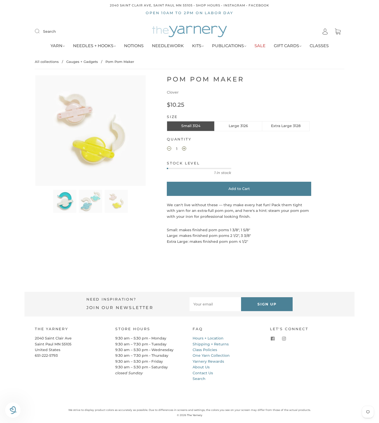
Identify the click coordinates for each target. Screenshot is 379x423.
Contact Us (203, 373)
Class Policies (205, 349)
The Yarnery (194, 415)
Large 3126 (238, 125)
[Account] (325, 31)
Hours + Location (208, 338)
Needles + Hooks (93, 45)
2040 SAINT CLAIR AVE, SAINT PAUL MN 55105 (151, 5)
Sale (260, 45)
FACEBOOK (259, 5)
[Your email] (215, 304)
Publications (228, 45)
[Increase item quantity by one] (184, 149)
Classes (319, 45)
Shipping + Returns (211, 344)
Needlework (168, 45)
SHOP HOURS (208, 5)
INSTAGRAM (234, 5)
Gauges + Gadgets (82, 62)
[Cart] (337, 32)
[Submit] (40, 31)
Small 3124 (190, 125)
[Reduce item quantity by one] (169, 149)
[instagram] (284, 338)
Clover (173, 92)
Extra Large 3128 (286, 125)
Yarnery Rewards (208, 361)
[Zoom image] (90, 131)
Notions (134, 45)
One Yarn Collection (211, 355)
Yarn (56, 45)
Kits (196, 45)
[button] (46, 131)
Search (49, 31)
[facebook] (272, 338)
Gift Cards (286, 45)
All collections (47, 62)
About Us (201, 367)
